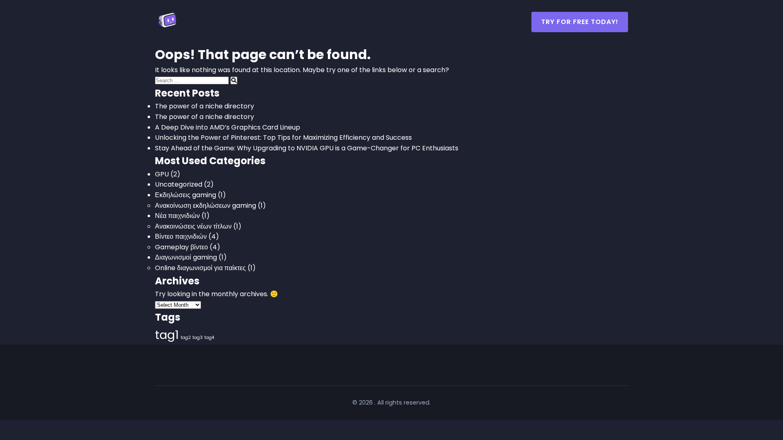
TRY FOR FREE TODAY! (579, 21)
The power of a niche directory (204, 106)
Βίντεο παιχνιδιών (181, 236)
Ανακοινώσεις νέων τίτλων (193, 226)
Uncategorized (178, 184)
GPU (162, 174)
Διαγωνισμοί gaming (186, 257)
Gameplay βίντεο (181, 247)
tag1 (167, 334)
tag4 (209, 337)
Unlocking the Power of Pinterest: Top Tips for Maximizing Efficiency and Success (283, 137)
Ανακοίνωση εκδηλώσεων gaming (205, 205)
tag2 (186, 337)
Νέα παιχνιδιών (177, 215)
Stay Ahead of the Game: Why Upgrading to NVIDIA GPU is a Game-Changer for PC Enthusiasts (306, 148)
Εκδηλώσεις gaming (185, 195)
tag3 (197, 337)
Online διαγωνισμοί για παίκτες (200, 268)
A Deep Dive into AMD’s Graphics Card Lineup (227, 127)
